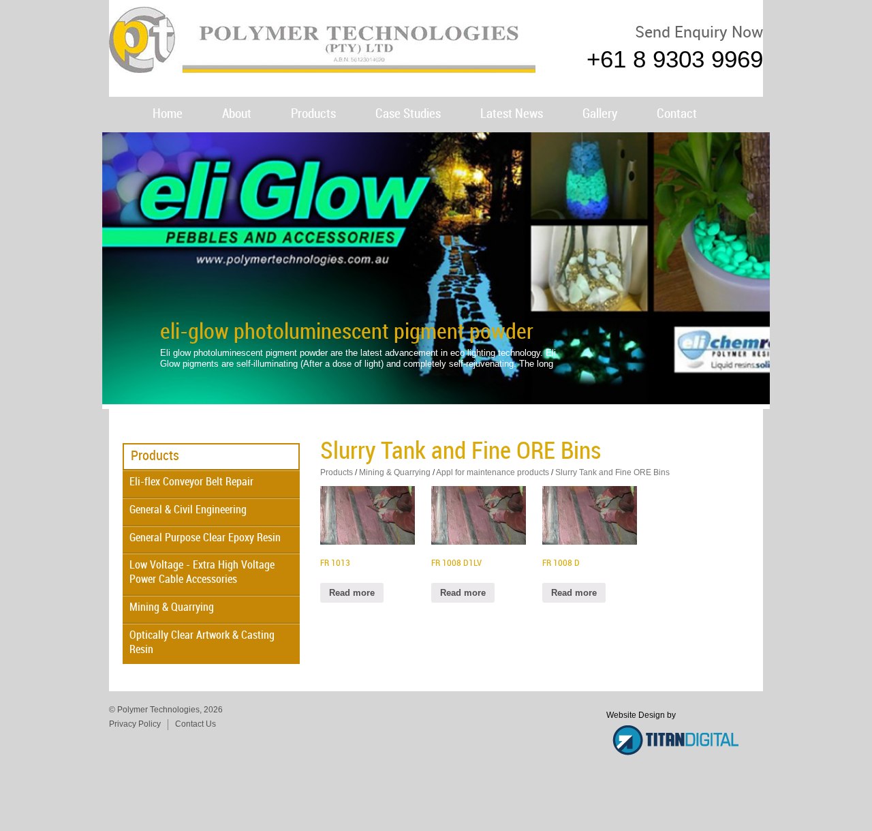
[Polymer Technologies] (322, 66)
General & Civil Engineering (188, 510)
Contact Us (195, 724)
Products (313, 114)
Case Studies (408, 114)
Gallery (599, 114)
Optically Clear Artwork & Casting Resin (202, 643)
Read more (352, 593)
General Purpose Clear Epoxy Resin (205, 538)
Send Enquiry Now (699, 33)
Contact (677, 114)
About (236, 114)
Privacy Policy (135, 724)
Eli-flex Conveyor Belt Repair (191, 482)
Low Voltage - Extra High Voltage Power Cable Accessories (202, 573)
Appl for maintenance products (492, 472)
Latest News (511, 114)
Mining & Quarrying (171, 608)
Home (168, 114)
